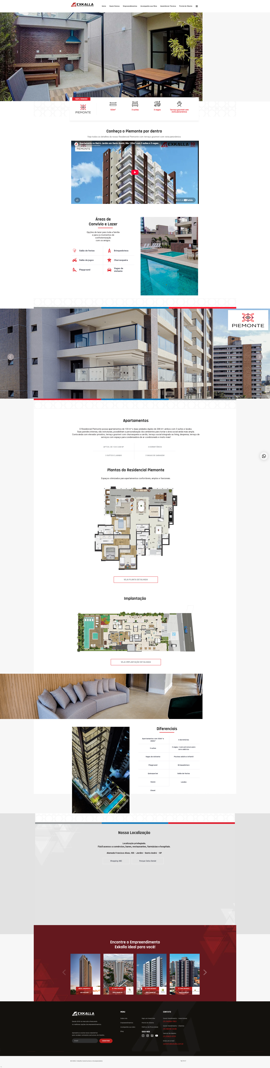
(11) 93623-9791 (169, 1036)
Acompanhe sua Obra (148, 6)
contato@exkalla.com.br (173, 1044)
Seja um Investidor (148, 1018)
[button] (264, 456)
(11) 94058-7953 (169, 1021)
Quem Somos (114, 6)
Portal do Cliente (185, 6)
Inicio (104, 6)
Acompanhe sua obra (127, 1027)
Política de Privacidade (150, 1027)
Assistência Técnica (168, 6)
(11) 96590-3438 (170, 1029)
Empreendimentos (130, 6)
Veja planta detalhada (136, 579)
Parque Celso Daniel (147, 861)
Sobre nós (123, 1018)
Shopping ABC (116, 861)
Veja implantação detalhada (136, 662)
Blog (122, 1031)
